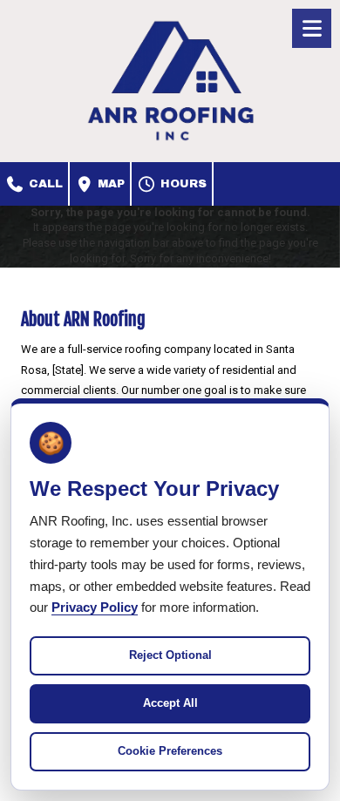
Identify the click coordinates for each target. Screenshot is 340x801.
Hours (182, 184)
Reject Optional (170, 655)
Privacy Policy (94, 607)
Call (44, 184)
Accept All (170, 702)
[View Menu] (311, 28)
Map (109, 184)
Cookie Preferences (170, 750)
